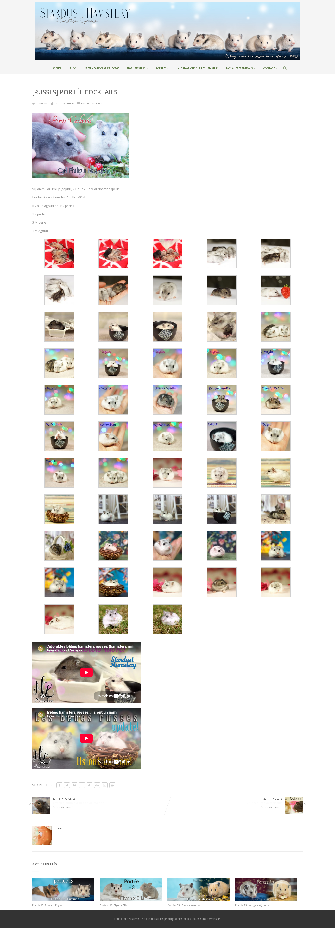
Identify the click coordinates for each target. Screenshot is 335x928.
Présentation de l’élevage (101, 68)
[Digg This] (97, 785)
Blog (73, 68)
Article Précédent (78, 801)
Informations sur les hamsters (197, 68)
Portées (161, 68)
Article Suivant (264, 801)
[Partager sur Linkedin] (82, 785)
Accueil (57, 68)
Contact (269, 68)
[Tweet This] (67, 785)
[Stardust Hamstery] (167, 61)
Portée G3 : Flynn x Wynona (184, 905)
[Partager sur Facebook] (59, 785)
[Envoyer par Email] (105, 785)
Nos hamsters (136, 68)
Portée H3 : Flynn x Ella (113, 905)
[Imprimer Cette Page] (112, 785)
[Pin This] (74, 785)
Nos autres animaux (239, 68)
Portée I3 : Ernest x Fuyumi (48, 905)
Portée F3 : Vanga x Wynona (252, 905)
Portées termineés (92, 103)
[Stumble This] (89, 785)
